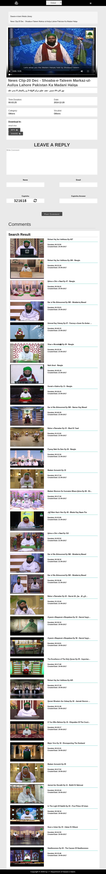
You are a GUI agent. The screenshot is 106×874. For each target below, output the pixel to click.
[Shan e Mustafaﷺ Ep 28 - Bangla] (27, 353)
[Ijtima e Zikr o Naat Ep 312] (27, 542)
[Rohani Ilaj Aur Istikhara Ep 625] (27, 689)
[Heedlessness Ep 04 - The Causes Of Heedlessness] (27, 857)
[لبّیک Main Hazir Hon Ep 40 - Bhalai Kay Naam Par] (27, 521)
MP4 (13, 130)
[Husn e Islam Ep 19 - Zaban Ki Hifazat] (27, 836)
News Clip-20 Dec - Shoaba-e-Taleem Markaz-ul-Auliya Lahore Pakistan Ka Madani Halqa (43, 21)
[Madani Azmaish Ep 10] (27, 479)
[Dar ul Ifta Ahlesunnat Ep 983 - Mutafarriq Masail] (27, 584)
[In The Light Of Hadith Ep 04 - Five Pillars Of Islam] (27, 815)
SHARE (15, 134)
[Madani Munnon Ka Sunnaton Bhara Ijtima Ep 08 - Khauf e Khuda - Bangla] (27, 500)
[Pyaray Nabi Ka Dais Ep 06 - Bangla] (27, 458)
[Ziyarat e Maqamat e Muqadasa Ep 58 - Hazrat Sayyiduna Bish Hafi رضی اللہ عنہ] (27, 647)
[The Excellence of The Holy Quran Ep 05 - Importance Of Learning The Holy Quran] (27, 668)
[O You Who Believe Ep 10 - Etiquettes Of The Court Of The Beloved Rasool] (27, 731)
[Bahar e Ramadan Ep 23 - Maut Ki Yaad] (27, 437)
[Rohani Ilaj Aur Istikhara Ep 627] (27, 248)
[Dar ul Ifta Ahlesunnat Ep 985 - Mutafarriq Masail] (27, 311)
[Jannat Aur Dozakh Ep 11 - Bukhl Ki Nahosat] (27, 794)
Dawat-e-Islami (15, 16)
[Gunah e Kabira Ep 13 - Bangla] (27, 395)
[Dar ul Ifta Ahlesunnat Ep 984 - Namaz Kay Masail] (27, 416)
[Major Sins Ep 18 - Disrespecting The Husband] (27, 752)
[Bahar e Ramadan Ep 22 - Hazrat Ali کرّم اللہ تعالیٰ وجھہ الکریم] (27, 605)
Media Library (27, 16)
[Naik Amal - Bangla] (27, 374)
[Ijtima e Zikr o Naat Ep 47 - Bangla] (27, 290)
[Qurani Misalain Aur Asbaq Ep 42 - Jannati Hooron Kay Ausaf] (27, 710)
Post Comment (52, 214)
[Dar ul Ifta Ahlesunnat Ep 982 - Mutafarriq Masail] (27, 563)
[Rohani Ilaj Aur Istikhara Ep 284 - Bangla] (27, 269)
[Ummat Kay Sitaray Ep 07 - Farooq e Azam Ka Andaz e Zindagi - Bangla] (27, 332)
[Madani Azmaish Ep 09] (27, 773)
